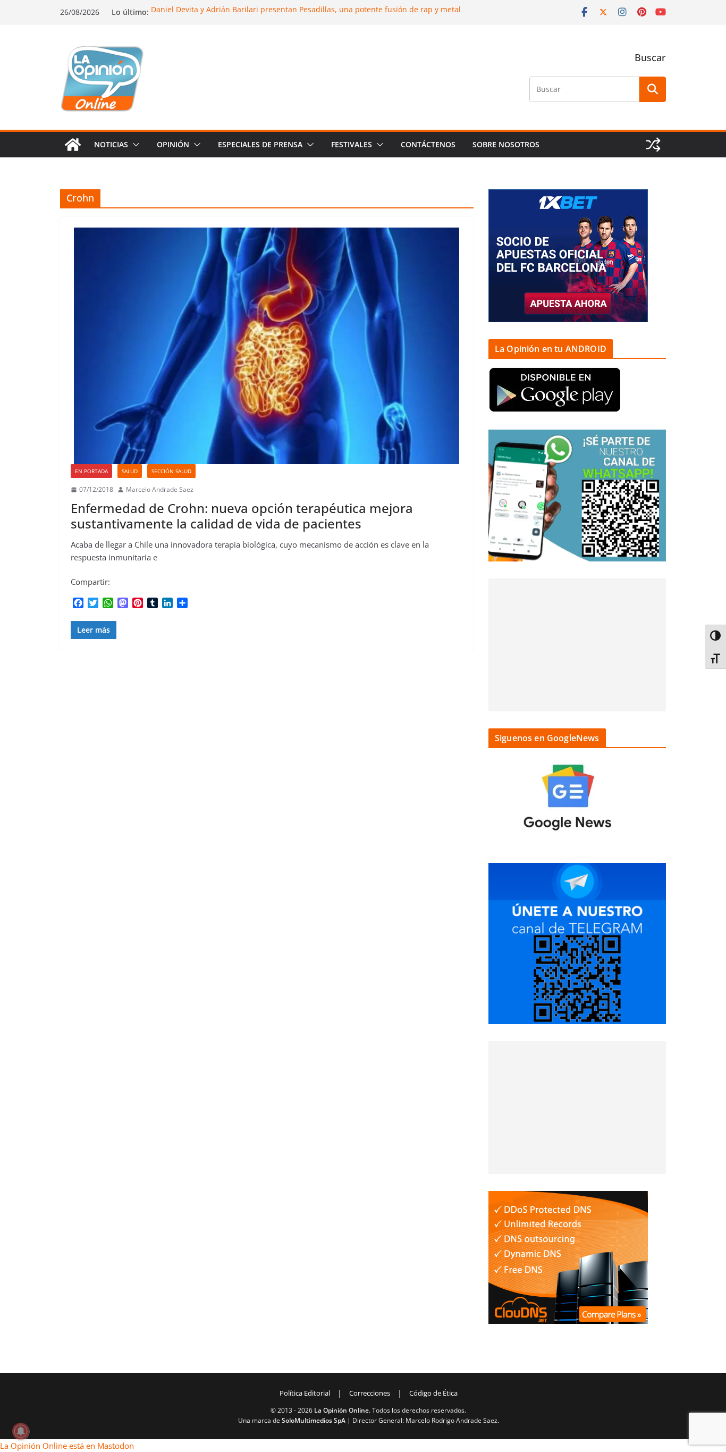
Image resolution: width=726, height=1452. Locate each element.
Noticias (111, 144)
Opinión (173, 144)
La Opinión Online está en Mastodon (67, 1445)
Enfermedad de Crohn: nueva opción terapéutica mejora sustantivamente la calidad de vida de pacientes (242, 515)
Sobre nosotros (505, 144)
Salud (130, 471)
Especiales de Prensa (260, 144)
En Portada (91, 471)
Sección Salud (171, 471)
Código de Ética (433, 1393)
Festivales (351, 144)
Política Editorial (305, 1393)
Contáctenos (428, 144)
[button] (134, 144)
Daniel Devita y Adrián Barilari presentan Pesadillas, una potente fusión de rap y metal (306, 9)
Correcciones (369, 1393)
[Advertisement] (577, 644)
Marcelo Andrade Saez (159, 489)
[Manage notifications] (20, 1431)
